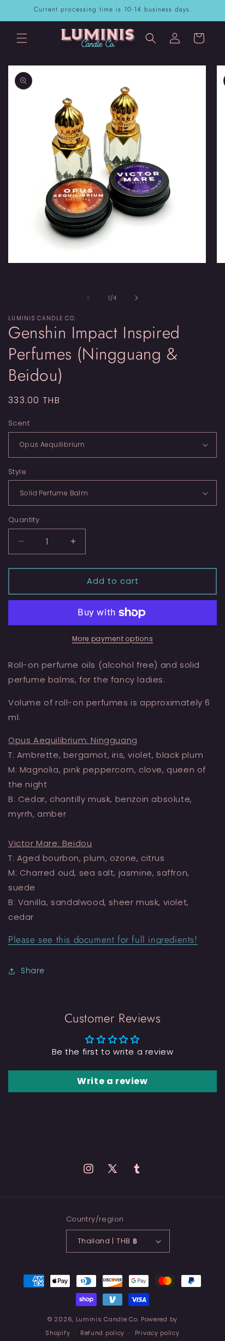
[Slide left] (88, 298)
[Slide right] (137, 298)
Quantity (23, 519)
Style (17, 471)
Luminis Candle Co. (107, 1319)
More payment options (112, 638)
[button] (22, 38)
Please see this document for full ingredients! (103, 939)
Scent (18, 423)
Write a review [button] (112, 1081)
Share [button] (33, 970)
